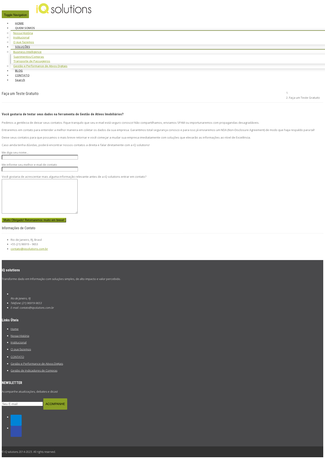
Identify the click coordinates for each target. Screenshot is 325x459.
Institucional (21, 37)
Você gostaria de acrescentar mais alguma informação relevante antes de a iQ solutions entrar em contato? (74, 177)
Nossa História (23, 33)
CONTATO (17, 357)
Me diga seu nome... (15, 152)
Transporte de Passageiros (31, 61)
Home (15, 329)
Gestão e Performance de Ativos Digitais (40, 66)
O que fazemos (21, 349)
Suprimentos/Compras (28, 57)
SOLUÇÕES (22, 47)
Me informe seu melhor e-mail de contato (29, 165)
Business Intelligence (27, 52)
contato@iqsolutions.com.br (29, 249)
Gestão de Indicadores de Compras (34, 370)
